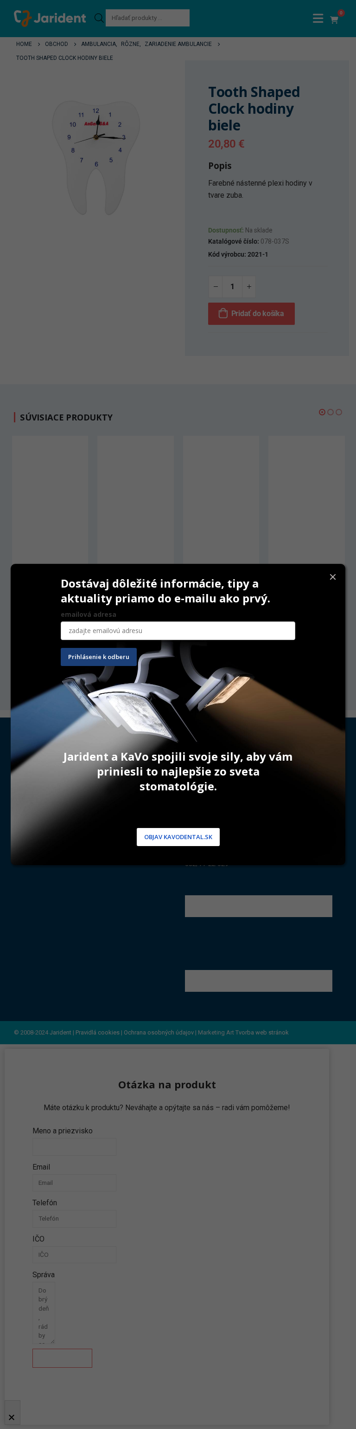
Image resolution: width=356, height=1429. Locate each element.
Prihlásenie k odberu (98, 657)
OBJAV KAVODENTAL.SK (178, 837)
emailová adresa (88, 614)
